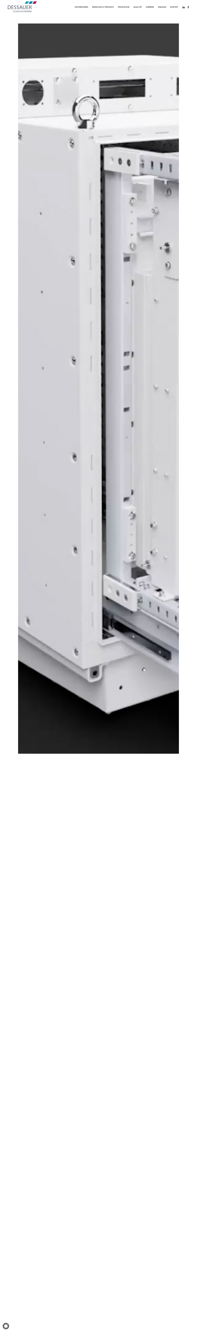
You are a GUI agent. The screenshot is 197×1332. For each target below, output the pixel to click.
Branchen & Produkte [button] (103, 7)
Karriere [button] (150, 7)
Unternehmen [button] (81, 7)
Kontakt (174, 7)
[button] (6, 1326)
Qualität (137, 7)
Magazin (162, 7)
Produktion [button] (123, 7)
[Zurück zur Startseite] (22, 7)
